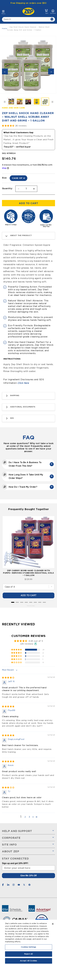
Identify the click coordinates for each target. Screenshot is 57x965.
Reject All (28, 954)
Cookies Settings (28, 947)
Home (4, 28)
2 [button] (25, 817)
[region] (28, 942)
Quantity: (7, 188)
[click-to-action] (29, 11)
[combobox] (28, 19)
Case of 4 (18, 178)
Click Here (23, 383)
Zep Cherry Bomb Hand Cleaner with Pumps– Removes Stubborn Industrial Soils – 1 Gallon (28, 572)
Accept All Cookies (28, 961)
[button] (46, 12)
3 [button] (29, 817)
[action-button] (52, 19)
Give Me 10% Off (28, 875)
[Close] (53, 924)
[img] (8, 678)
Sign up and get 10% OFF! (15, 863)
